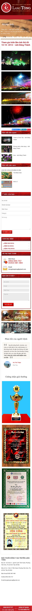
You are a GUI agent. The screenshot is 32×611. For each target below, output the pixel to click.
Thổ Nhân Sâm (17, 173)
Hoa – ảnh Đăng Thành (19, 155)
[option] (16, 355)
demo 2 (15, 181)
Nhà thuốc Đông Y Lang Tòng (16, 7)
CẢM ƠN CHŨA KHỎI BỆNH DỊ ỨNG (11, 170)
